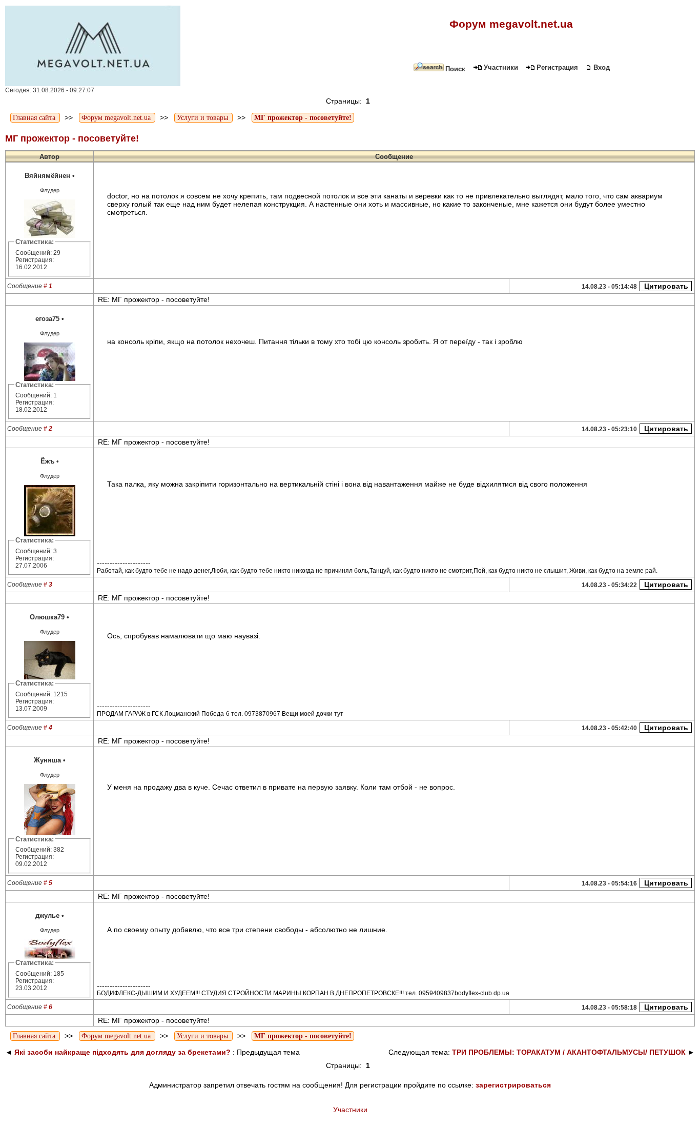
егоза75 (47, 319)
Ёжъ (47, 461)
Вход (601, 67)
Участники (501, 67)
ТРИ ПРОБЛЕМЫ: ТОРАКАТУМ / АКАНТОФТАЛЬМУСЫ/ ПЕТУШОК (569, 1052)
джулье (47, 915)
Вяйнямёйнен (47, 175)
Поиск (455, 69)
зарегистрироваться (513, 1085)
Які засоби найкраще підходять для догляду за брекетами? (123, 1052)
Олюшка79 (47, 617)
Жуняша (47, 760)
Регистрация (557, 67)
